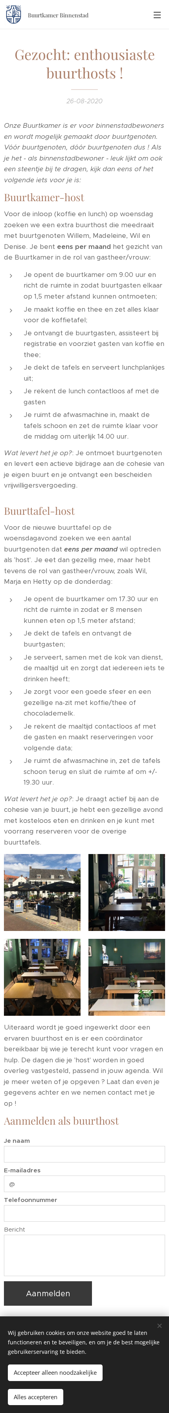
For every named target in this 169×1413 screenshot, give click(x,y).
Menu (157, 14)
